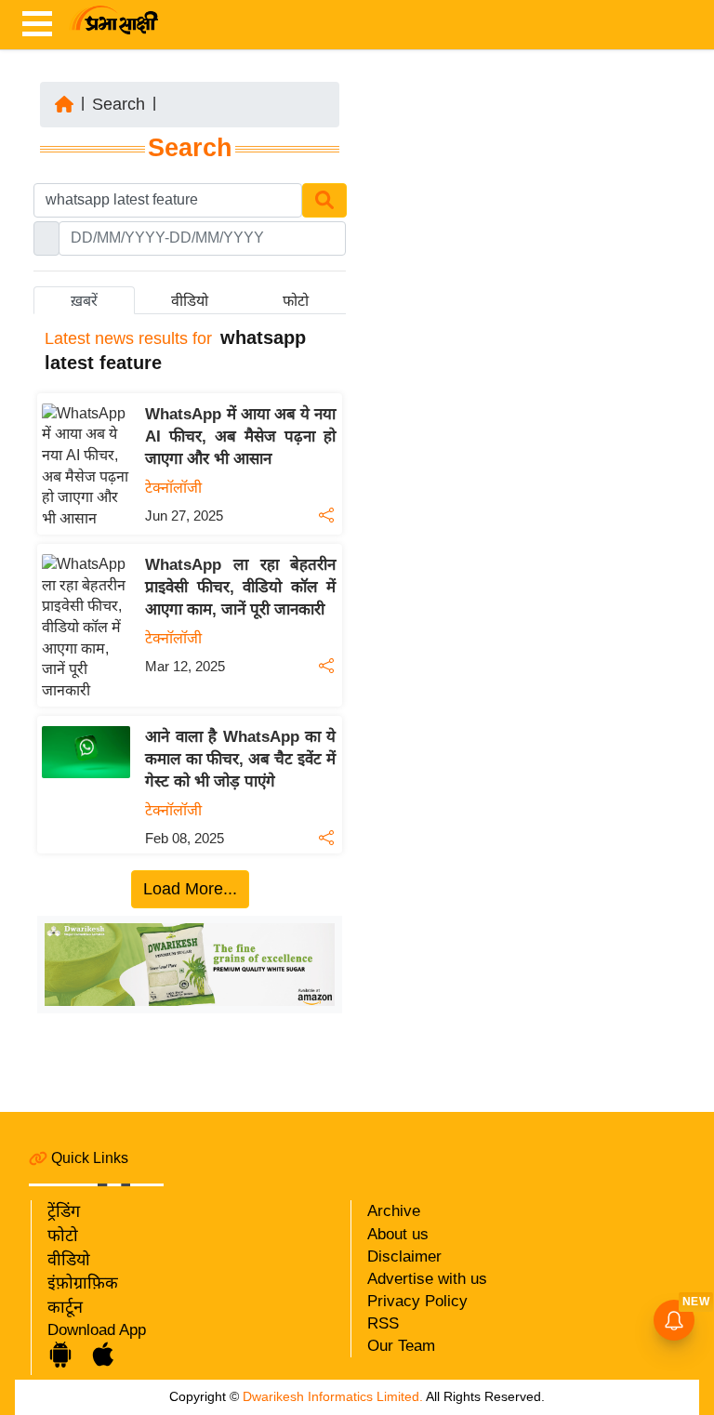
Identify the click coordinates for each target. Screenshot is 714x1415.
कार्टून (65, 1307)
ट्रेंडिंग (63, 1211)
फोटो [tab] (296, 301)
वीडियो (68, 1259)
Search (118, 104)
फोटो (62, 1235)
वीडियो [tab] (189, 301)
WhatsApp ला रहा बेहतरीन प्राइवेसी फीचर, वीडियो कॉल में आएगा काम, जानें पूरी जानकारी (240, 587)
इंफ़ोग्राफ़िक (82, 1283)
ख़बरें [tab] (84, 301)
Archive (393, 1211)
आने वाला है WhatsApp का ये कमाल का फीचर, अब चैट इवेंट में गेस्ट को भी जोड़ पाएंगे (240, 759)
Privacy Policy (417, 1301)
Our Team (401, 1346)
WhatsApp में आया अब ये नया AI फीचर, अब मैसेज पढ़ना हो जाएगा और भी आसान (240, 436)
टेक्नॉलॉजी (173, 488)
